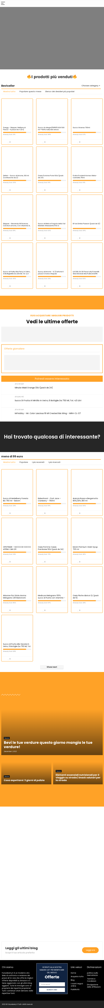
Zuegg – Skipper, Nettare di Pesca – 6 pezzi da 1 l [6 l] (14, 128)
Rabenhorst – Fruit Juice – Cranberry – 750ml (49, 499)
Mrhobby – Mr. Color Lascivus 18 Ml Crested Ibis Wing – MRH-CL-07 (48, 413)
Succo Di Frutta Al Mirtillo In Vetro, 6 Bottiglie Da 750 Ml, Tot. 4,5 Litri (48, 400)
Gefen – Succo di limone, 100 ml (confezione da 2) (16, 176)
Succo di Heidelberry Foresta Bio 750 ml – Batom (15, 499)
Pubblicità (75, 989)
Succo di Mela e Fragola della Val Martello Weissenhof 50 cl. (51, 224)
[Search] (100, 3)
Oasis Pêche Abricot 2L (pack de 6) (86, 596)
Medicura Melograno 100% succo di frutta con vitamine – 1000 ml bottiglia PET (51, 597)
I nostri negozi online (77, 984)
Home (73, 973)
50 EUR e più (19, 397)
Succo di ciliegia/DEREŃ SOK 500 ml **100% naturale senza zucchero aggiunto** (51, 129)
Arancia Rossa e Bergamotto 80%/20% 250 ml (85, 499)
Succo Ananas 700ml (81, 127)
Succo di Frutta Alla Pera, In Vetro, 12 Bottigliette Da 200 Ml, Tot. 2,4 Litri (16, 273)
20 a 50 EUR (19, 384)
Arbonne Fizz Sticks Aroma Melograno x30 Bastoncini (14, 596)
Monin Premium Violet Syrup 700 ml (85, 548)
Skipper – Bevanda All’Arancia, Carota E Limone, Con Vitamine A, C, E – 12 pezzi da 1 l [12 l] (16, 225)
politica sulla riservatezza (92, 974)
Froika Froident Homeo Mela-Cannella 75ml (85, 176)
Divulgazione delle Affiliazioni (94, 985)
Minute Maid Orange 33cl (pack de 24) (34, 387)
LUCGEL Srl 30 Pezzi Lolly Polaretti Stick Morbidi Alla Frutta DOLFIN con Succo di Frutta (86, 273)
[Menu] (3, 3)
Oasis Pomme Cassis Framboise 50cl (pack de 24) (51, 548)
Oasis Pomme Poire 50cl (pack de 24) (50, 176)
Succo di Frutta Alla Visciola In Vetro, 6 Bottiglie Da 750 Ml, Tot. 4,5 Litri (17, 646)
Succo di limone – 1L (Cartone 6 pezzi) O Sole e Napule (51, 272)
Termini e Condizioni (91, 980)
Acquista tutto (77, 976)
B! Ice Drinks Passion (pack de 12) (86, 223)
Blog (72, 980)
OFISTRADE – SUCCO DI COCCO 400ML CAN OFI (17, 548)
